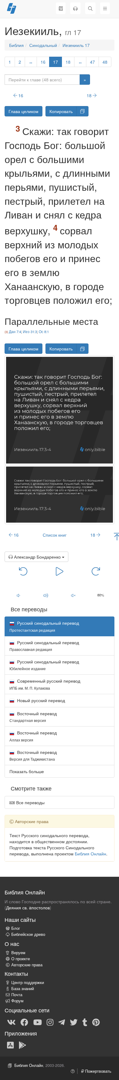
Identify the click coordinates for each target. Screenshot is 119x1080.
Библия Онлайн (90, 854)
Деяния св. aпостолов (28, 907)
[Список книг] (61, 8)
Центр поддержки (27, 982)
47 (92, 62)
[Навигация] (105, 8)
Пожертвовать (97, 1071)
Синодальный (43, 45)
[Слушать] (75, 8)
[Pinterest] (96, 1021)
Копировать (61, 111)
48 (105, 62)
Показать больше (26, 771)
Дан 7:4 (15, 331)
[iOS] (10, 1044)
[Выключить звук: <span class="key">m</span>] (73, 595)
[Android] (22, 1044)
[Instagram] (50, 1021)
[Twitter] (74, 1021)
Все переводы (30, 802)
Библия (16, 45)
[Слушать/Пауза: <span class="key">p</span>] (59, 571)
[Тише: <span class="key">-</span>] (18, 595)
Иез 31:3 (30, 331)
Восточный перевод (33, 716)
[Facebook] (24, 1021)
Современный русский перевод (44, 684)
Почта (16, 994)
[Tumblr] (84, 1021)
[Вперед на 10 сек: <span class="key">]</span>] (96, 571)
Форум (17, 1001)
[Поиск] (90, 8)
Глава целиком (23, 111)
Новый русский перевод (40, 700)
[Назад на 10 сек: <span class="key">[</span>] (23, 571)
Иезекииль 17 (76, 45)
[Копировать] (82, 111)
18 (68, 62)
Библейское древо (28, 934)
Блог (15, 928)
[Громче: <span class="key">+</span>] (46, 595)
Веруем (18, 952)
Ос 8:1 (44, 331)
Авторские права (26, 965)
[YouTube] (37, 1021)
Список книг (55, 535)
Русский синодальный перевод (44, 645)
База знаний (22, 988)
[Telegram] (61, 1021)
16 (43, 62)
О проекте (20, 958)
